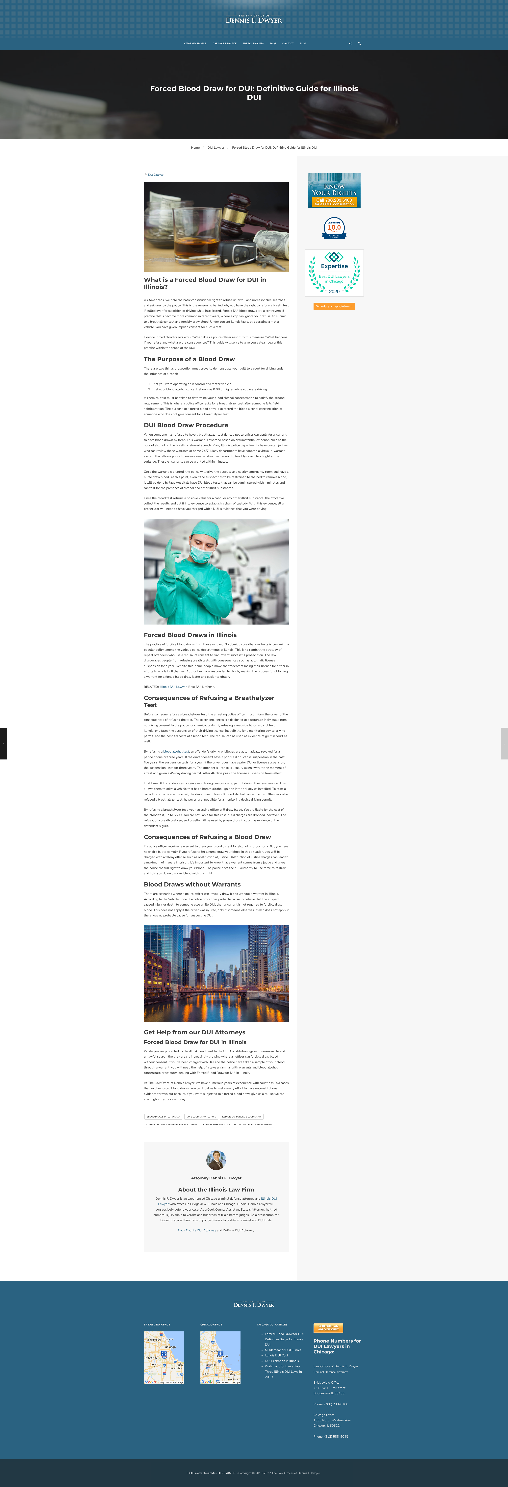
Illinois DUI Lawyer (173, 687)
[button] (195, 43)
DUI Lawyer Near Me (202, 1473)
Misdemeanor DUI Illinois (283, 1350)
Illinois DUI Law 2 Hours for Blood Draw (171, 1124)
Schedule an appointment (334, 306)
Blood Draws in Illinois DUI (163, 1116)
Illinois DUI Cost (276, 1355)
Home (195, 147)
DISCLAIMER (226, 1473)
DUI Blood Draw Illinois (201, 1116)
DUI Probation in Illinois (282, 1361)
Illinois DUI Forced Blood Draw (241, 1116)
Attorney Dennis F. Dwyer (216, 1178)
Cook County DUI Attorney (197, 1230)
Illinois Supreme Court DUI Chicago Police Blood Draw (237, 1124)
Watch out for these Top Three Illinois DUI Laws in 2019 (283, 1371)
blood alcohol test (176, 751)
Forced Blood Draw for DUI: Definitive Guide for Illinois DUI (284, 1339)
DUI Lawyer (216, 147)
